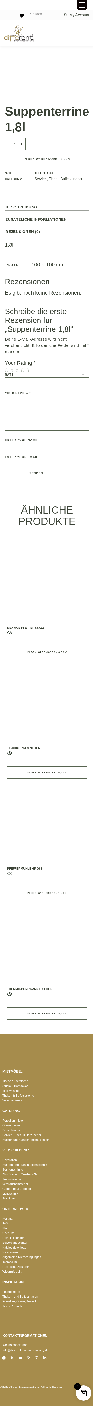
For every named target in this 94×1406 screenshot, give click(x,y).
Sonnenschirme (12, 1169)
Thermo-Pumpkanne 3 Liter (30, 989)
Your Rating (20, 363)
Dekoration (9, 1160)
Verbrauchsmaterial (15, 1184)
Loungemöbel (11, 1291)
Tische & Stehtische (15, 1081)
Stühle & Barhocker (15, 1086)
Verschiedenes (12, 1100)
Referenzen (10, 1252)
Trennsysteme (11, 1179)
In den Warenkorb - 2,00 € (47, 159)
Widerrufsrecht (11, 1271)
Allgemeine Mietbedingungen (21, 1257)
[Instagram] (36, 1358)
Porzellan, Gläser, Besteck (19, 1301)
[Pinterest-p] (28, 1358)
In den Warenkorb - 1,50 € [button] (47, 893)
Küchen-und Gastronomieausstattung (26, 1140)
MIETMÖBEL (12, 1071)
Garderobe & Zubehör (16, 1189)
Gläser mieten (11, 1125)
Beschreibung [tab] (21, 207)
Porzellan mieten (13, 1120)
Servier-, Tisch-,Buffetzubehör (21, 1135)
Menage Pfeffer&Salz (26, 627)
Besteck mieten (12, 1130)
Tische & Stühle (12, 1306)
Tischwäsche (11, 1090)
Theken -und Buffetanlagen (20, 1296)
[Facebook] (4, 1358)
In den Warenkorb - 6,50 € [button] (47, 772)
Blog (5, 1228)
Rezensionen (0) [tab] (23, 232)
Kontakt (7, 1218)
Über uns (8, 1233)
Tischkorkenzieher (23, 748)
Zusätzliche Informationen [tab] (36, 219)
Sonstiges (8, 1198)
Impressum (9, 1262)
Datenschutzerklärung (16, 1266)
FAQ (5, 1223)
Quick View (9, 632)
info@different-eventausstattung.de (25, 1350)
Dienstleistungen (13, 1238)
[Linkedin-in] (45, 1358)
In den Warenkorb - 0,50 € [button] (47, 652)
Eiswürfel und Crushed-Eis (19, 1174)
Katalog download (14, 1247)
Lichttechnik (10, 1193)
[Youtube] (20, 1358)
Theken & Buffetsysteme (18, 1095)
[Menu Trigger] (82, 5)
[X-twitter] (12, 1358)
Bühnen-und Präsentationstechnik (24, 1165)
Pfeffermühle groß (25, 868)
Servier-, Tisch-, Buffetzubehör (58, 179)
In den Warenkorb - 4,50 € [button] (47, 1013)
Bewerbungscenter (14, 1242)
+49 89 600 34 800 (15, 1345)
